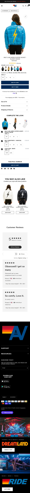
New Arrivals (14, 10)
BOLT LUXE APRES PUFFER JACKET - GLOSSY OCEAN (17, 132)
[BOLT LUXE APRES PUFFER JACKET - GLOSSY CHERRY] (20, 68)
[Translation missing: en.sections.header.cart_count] (28, 6)
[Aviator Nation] (15, 435)
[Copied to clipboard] (14, 169)
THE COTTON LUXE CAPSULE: (15, 1)
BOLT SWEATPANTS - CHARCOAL (17, 140)
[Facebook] (2, 169)
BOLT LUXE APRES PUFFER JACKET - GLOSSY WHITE (8, 207)
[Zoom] (25, 16)
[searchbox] (9, 254)
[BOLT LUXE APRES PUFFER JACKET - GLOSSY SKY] (14, 68)
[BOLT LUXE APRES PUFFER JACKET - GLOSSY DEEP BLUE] (11, 68)
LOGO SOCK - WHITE (17, 148)
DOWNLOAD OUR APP (8, 376)
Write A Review (15, 247)
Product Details (6, 105)
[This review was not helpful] (23, 284)
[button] (8, 450)
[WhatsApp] (11, 169)
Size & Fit (4, 101)
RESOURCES (6, 354)
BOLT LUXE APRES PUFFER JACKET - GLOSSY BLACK (22, 207)
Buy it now (15, 87)
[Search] (23, 6)
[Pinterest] (8, 169)
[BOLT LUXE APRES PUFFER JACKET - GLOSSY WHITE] (5, 68)
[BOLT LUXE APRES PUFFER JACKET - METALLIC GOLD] (8, 68)
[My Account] (25, 6)
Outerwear (5, 10)
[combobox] (20, 258)
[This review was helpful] (20, 284)
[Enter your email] (27, 368)
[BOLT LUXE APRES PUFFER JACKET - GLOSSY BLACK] (2, 68)
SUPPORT (5, 348)
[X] (5, 169)
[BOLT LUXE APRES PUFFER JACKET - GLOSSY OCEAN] (17, 68)
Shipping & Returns (7, 109)
